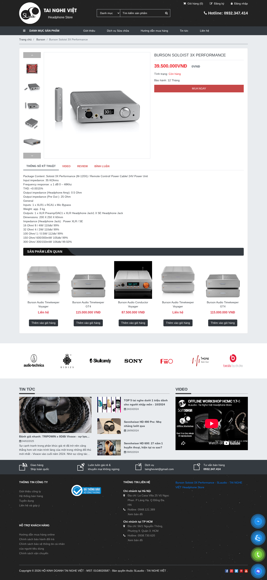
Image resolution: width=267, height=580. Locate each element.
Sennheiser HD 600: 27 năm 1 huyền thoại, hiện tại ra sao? (143, 445)
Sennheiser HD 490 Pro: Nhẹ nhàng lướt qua (142, 423)
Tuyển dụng (26, 500)
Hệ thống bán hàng (31, 496)
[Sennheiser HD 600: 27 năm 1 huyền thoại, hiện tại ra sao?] (109, 447)
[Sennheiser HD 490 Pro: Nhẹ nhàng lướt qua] (109, 426)
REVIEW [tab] (82, 166)
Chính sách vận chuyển (33, 553)
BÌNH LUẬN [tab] (101, 166)
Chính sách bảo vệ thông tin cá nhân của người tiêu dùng (42, 546)
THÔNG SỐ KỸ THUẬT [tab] (41, 166)
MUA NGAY (199, 88)
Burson (40, 39)
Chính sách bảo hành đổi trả (36, 539)
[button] (32, 55)
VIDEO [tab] (66, 166)
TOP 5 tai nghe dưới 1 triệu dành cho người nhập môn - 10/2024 (146, 402)
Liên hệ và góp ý (29, 505)
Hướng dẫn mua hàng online (37, 534)
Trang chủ (25, 39)
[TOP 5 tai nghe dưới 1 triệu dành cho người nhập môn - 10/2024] (109, 404)
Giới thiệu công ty (30, 491)
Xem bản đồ (135, 514)
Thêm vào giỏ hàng (48, 322)
